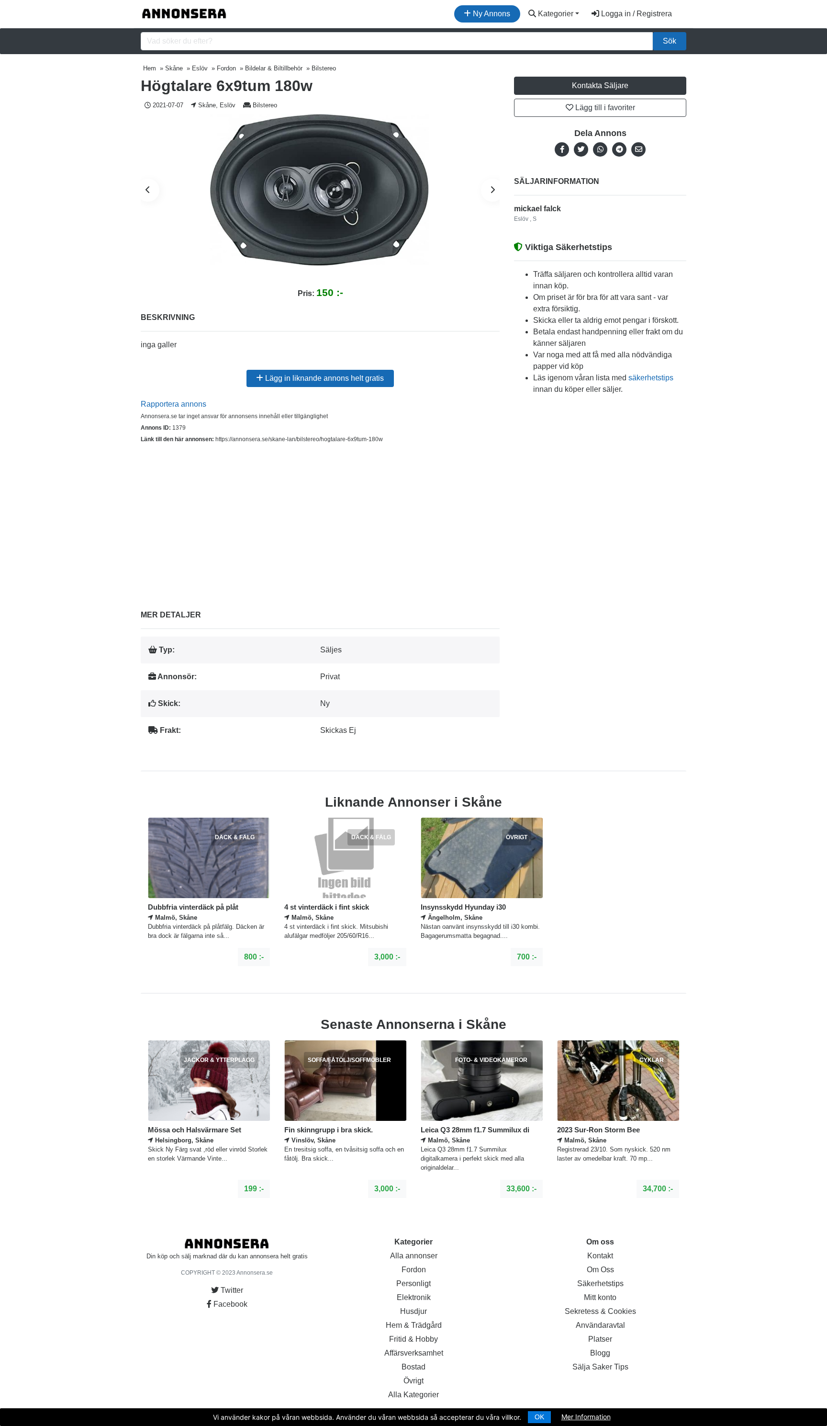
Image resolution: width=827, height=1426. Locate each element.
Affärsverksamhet (413, 1353)
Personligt (413, 1283)
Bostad (413, 1367)
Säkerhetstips (600, 1283)
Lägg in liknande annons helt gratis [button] (323, 378)
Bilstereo (265, 105)
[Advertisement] (320, 519)
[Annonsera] (184, 14)
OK (539, 1417)
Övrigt (413, 1381)
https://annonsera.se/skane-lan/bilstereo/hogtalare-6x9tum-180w (299, 439)
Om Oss (600, 1270)
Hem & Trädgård (414, 1325)
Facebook (229, 1304)
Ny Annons (490, 14)
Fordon (414, 1270)
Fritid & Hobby (413, 1339)
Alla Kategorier (413, 1395)
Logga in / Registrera (635, 14)
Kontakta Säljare (600, 85)
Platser (600, 1339)
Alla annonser (413, 1256)
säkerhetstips (650, 378)
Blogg (600, 1353)
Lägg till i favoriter (604, 107)
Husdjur (413, 1311)
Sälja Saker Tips (600, 1367)
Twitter (231, 1290)
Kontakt (600, 1256)
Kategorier (554, 14)
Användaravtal (600, 1325)
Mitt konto (600, 1297)
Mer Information (586, 1417)
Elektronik (414, 1297)
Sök (669, 41)
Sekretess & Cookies (600, 1311)
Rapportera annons (173, 404)
